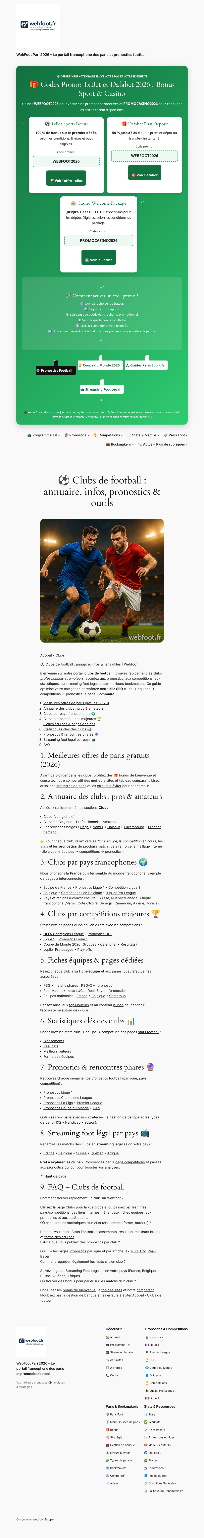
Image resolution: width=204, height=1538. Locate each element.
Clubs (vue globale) (59, 817)
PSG (46, 985)
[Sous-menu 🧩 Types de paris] (131, 1460)
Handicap (72, 1122)
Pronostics (78, 1251)
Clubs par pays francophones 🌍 (69, 714)
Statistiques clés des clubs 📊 (67, 729)
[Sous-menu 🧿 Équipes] (160, 1453)
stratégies (96, 1117)
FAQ (46, 745)
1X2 (58, 1122)
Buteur (89, 1122)
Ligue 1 (49, 939)
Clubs (70, 1207)
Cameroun (117, 996)
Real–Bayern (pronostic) (107, 991)
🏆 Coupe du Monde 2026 (99, 365)
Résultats (128, 944)
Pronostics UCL (100, 934)
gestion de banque (125, 1117)
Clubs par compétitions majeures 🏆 (72, 719)
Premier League (89, 1103)
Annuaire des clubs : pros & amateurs (73, 708)
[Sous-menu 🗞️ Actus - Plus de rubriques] (187, 444)
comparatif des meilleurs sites (90, 780)
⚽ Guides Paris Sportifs (145, 365)
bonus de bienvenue (79, 1290)
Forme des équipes (58, 1057)
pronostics (115, 678)
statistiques (49, 684)
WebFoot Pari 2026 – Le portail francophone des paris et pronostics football (81, 54)
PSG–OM (138, 1251)
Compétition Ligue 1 (124, 887)
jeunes (118, 1005)
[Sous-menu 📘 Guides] (160, 1375)
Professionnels (88, 822)
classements (107, 1232)
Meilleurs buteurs (57, 1051)
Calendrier (108, 944)
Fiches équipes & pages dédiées (69, 724)
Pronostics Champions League (67, 1098)
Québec (97, 1153)
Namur (98, 827)
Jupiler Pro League (121, 893)
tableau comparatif (134, 780)
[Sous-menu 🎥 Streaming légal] (132, 1352)
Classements (53, 1041)
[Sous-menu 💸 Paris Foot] (187, 435)
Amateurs (110, 822)
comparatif (145, 1290)
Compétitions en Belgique (81, 893)
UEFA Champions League (63, 934)
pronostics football (106, 1078)
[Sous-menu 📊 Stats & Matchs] (158, 435)
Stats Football (83, 1232)
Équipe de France (57, 887)
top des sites (111, 1290)
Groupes (89, 944)
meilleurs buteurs (148, 1232)
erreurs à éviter (109, 786)
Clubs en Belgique (57, 822)
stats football (148, 1032)
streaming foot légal (82, 684)
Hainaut (113, 827)
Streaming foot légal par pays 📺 (69, 740)
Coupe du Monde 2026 (61, 944)
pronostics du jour (61, 1167)
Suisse (81, 1153)
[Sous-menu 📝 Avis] (117, 1483)
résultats (126, 1232)
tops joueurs (79, 1005)
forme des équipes (59, 1237)
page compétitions (130, 1162)
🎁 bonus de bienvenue (133, 775)
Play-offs (84, 950)
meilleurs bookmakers (127, 684)
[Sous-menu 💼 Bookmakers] (133, 444)
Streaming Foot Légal (83, 1271)
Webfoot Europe (43, 1519)
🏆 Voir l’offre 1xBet (66, 180)
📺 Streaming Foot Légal (100, 389)
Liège (84, 827)
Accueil (46, 655)
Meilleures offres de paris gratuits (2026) (76, 703)
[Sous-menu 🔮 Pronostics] (88, 435)
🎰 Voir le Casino (98, 259)
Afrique (113, 1153)
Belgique (50, 893)
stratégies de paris (71, 786)
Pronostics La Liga (58, 1103)
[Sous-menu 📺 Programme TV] (59, 435)
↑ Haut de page (53, 1176)
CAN (96, 1108)
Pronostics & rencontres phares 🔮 (71, 734)
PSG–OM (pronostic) (97, 985)
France (81, 996)
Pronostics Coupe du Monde (66, 1108)
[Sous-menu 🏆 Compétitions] (122, 435)
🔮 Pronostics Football (54, 370)
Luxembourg (134, 827)
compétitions (142, 678)
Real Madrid (53, 991)
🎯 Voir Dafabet (145, 175)
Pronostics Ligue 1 (89, 887)
